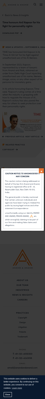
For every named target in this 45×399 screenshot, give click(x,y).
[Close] (41, 170)
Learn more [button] (17, 388)
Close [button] (7, 394)
